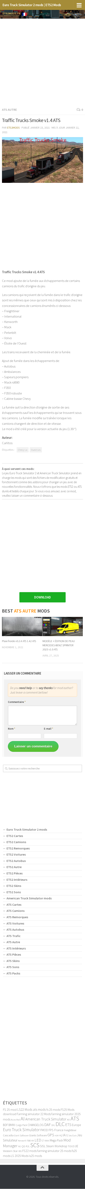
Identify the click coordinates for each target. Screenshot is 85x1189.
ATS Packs (13, 973)
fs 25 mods (53, 1110)
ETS (68, 1124)
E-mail (48, 728)
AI (23, 1118)
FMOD (44, 1130)
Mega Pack (56, 1140)
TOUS (71, 1146)
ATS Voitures (15, 923)
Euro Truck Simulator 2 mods (27, 829)
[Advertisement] (42, 62)
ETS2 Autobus (16, 861)
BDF (5, 1125)
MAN (46, 1140)
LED (38, 1140)
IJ (67, 1135)
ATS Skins (13, 961)
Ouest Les (36, 449)
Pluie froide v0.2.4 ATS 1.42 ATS (19, 641)
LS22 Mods (24, 1109)
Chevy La (22, 449)
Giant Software (21, 1135)
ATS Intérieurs (16, 948)
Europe (76, 1125)
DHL (53, 1125)
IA (64, 1135)
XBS (20, 1151)
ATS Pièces (14, 954)
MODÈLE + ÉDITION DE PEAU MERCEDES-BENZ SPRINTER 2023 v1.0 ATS (58, 645)
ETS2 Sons (14, 892)
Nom (11, 728)
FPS (51, 1130)
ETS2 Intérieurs (17, 880)
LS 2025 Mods (19, 1156)
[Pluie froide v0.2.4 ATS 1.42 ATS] (22, 626)
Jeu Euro (72, 1135)
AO (68, 1119)
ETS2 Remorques (18, 848)
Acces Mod (15, 1119)
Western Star (10, 1151)
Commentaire (17, 702)
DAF (47, 1124)
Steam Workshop (56, 1146)
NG (19, 1146)
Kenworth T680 (24, 1140)
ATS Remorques (17, 917)
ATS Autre (9, 110)
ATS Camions (16, 911)
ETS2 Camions (16, 842)
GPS (50, 1134)
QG (23, 1146)
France (58, 1130)
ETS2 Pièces (15, 873)
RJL (28, 1146)
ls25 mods (35, 1156)
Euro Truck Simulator (21, 1129)
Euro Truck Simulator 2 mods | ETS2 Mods (32, 5)
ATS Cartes (14, 905)
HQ (60, 1135)
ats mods (39, 1109)
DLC (60, 1124)
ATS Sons (13, 967)
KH (32, 1140)
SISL (42, 1146)
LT (43, 1140)
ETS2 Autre (14, 867)
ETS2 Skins (14, 886)
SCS (34, 1145)
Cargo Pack (21, 1125)
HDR (57, 1135)
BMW (11, 1125)
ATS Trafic (14, 936)
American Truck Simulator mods (29, 898)
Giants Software (38, 1135)
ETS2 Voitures (16, 854)
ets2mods (13, 127)
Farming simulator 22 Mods (34, 1114)
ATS (75, 1118)
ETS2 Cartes (15, 836)
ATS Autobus (15, 929)
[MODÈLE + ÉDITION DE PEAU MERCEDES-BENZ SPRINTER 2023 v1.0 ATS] (62, 626)
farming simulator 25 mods (54, 1151)
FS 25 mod (10, 1110)
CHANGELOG (36, 1125)
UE (76, 1146)
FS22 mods (29, 1151)
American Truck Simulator (45, 1119)
